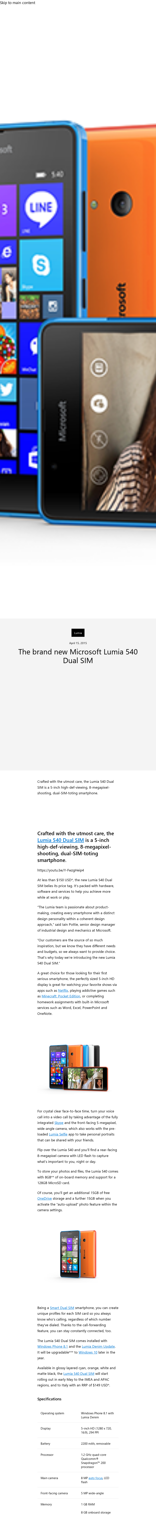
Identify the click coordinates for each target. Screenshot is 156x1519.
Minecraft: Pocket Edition (61, 996)
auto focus (96, 1478)
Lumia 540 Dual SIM (60, 839)
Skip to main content (17, 2)
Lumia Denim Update (98, 1346)
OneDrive (44, 1198)
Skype (58, 1122)
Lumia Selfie (58, 1134)
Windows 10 (88, 1352)
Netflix (63, 990)
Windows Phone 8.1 (52, 1346)
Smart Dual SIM (62, 1307)
